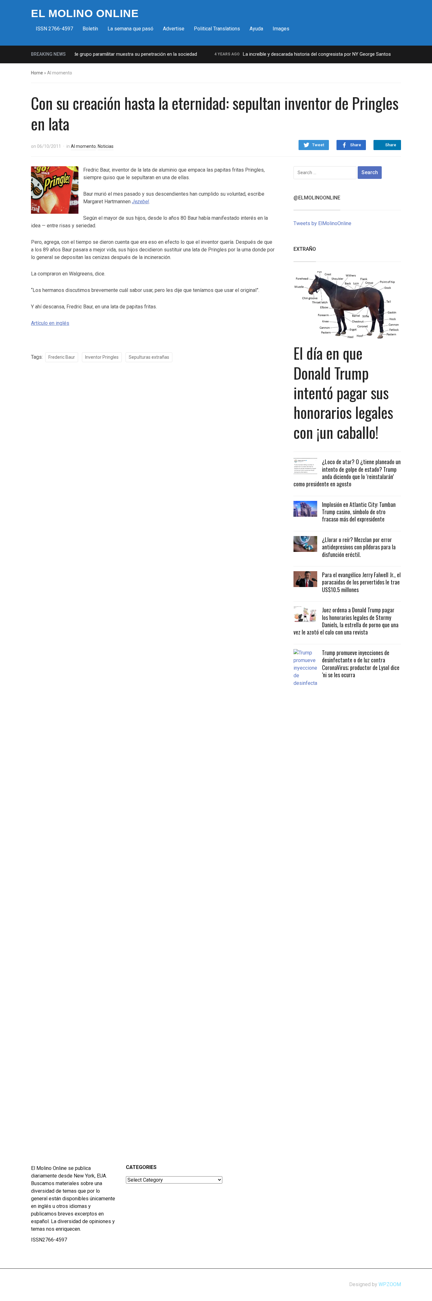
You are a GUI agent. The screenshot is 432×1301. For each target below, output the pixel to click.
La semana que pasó (130, 29)
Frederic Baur (61, 357)
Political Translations (217, 29)
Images (281, 29)
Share (355, 144)
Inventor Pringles (102, 357)
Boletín (90, 29)
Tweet (318, 144)
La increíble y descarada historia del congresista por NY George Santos (305, 54)
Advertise (173, 29)
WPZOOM (390, 1284)
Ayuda (256, 29)
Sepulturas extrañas (149, 357)
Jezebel (140, 202)
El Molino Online (85, 13)
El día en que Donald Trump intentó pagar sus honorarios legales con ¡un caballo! (343, 392)
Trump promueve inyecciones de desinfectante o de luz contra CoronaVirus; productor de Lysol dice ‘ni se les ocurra (360, 663)
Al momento (83, 146)
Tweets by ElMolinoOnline (322, 223)
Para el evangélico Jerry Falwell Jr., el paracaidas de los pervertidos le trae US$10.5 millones (361, 582)
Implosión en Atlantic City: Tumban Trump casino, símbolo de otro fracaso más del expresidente (359, 511)
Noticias (106, 146)
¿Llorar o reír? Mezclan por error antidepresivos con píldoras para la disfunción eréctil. (359, 547)
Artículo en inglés (50, 323)
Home (37, 72)
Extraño (304, 249)
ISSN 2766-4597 (54, 29)
